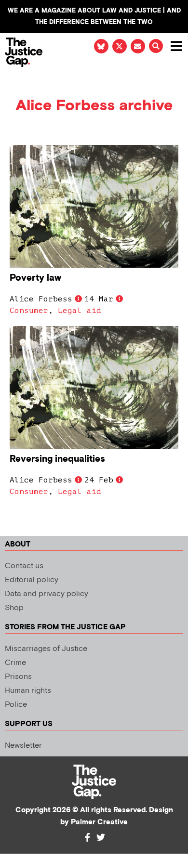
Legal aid (79, 310)
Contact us (24, 566)
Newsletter (23, 746)
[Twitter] (100, 837)
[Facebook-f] (87, 837)
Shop (14, 608)
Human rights (28, 691)
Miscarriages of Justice (46, 649)
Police (16, 705)
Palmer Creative (99, 822)
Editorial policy (31, 580)
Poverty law (35, 278)
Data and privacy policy (46, 594)
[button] (156, 46)
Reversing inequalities (57, 459)
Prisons (18, 677)
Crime (15, 663)
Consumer (29, 310)
